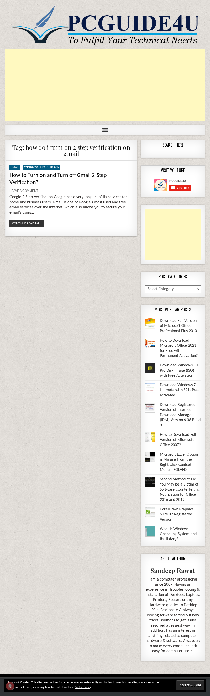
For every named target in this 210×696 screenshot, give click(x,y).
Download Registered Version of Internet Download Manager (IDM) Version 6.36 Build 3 (180, 415)
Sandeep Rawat (173, 570)
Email (15, 167)
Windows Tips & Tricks (41, 167)
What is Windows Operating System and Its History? (178, 534)
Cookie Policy (83, 687)
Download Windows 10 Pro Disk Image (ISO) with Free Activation (179, 370)
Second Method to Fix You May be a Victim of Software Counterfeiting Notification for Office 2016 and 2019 (180, 489)
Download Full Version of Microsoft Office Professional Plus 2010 (178, 326)
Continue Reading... (26, 223)
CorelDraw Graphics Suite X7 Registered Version (176, 514)
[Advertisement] (105, 85)
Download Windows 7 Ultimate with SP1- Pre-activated (179, 390)
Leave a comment (23, 190)
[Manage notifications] (10, 686)
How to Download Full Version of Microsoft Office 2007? (178, 440)
